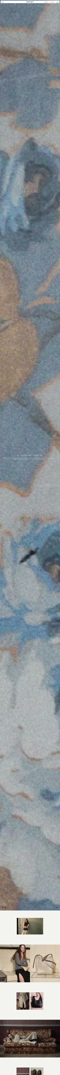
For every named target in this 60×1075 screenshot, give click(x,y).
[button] (3, 2)
